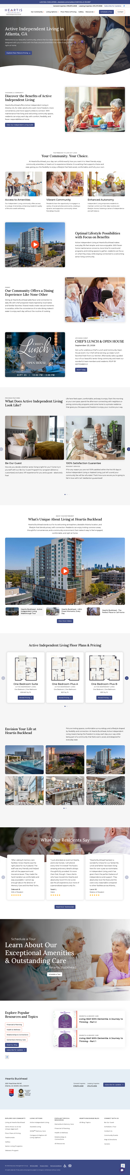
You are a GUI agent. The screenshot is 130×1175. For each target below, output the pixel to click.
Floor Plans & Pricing (68, 12)
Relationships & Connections (17, 1035)
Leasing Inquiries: (90, 6)
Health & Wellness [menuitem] (61, 1133)
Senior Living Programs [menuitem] (13, 1146)
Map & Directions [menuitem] (110, 1139)
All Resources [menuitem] (60, 1144)
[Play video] (35, 244)
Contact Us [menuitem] (108, 1131)
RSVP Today (81, 370)
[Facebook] (7, 1057)
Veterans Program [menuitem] (11, 1150)
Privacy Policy (44, 1165)
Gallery (81, 12)
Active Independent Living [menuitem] (39, 1122)
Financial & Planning (14, 1025)
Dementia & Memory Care (16, 1040)
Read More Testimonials (65, 907)
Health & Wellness (13, 1030)
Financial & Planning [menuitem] (62, 1128)
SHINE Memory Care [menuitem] (38, 1131)
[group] (24, 611)
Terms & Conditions (56, 1165)
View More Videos (65, 621)
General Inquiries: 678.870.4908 (65, 6)
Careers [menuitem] (107, 1144)
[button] (65, 494)
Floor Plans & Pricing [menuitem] (13, 1133)
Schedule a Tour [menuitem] (110, 1127)
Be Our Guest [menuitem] (109, 1122)
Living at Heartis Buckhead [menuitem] (15, 1122)
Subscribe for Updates (112, 6)
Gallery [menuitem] (7, 1142)
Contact (120, 12)
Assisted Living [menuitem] (35, 1127)
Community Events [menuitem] (111, 1135)
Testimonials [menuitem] (10, 1137)
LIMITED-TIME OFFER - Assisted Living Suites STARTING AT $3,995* (65, 2)
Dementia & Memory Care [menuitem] (64, 1124)
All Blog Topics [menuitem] (85, 1122)
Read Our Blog (12, 1045)
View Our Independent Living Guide (20, 125)
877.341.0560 (34, 1165)
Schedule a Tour (106, 12)
